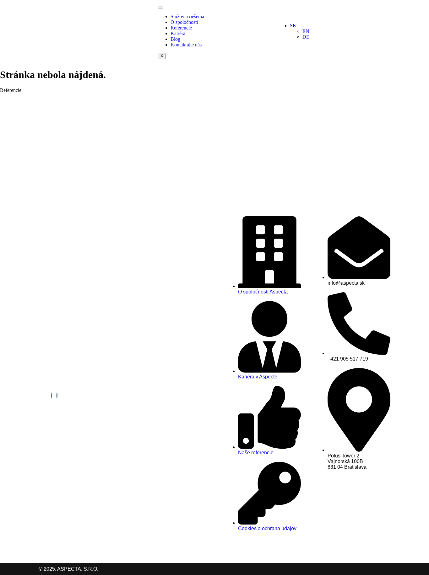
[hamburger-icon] (160, 7)
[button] (340, 26)
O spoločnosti (184, 22)
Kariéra (178, 33)
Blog (175, 39)
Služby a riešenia (187, 16)
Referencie (181, 27)
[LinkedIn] (51, 395)
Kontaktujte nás (186, 44)
